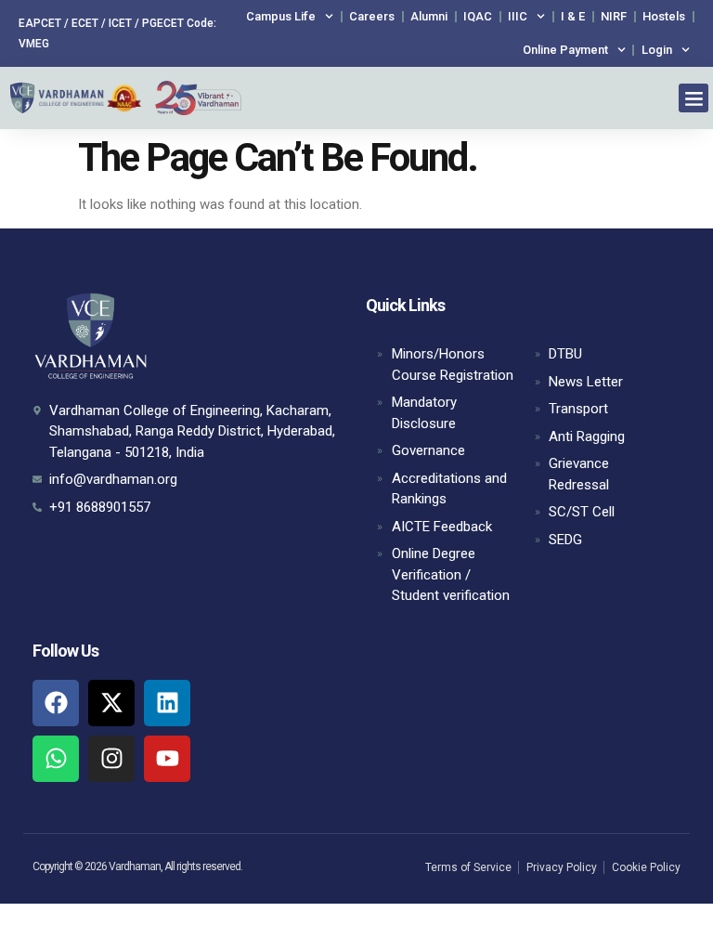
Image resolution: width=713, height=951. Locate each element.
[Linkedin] (167, 703)
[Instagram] (111, 759)
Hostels (663, 16)
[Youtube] (167, 759)
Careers (372, 16)
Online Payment (565, 50)
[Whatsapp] (55, 759)
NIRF (614, 16)
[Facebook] (55, 703)
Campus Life (281, 16)
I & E (573, 16)
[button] (693, 98)
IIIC (517, 16)
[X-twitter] (111, 703)
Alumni (428, 16)
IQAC (477, 16)
